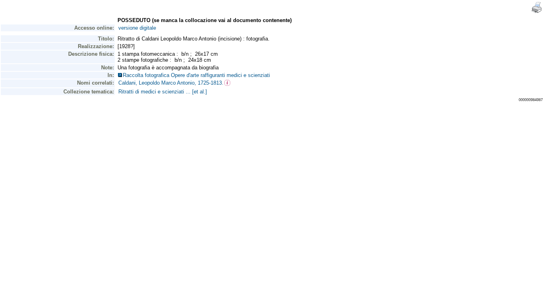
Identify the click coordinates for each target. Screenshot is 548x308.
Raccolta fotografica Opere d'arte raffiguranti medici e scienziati (198, 75)
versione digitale (137, 28)
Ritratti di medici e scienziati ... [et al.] (162, 92)
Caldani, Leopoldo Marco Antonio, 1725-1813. (170, 83)
